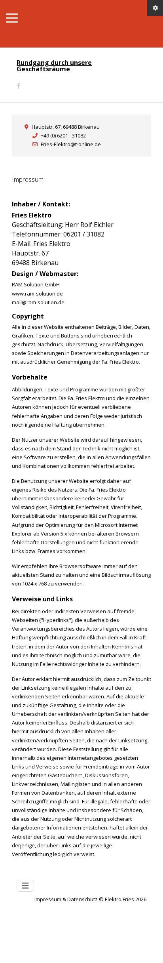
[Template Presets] (155, 8)
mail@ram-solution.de (38, 302)
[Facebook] (18, 86)
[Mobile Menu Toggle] (12, 18)
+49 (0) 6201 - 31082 (63, 135)
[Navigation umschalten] (25, 886)
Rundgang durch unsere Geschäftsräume (54, 65)
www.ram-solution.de (37, 293)
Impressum (48, 899)
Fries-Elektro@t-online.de (71, 144)
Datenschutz (82, 899)
